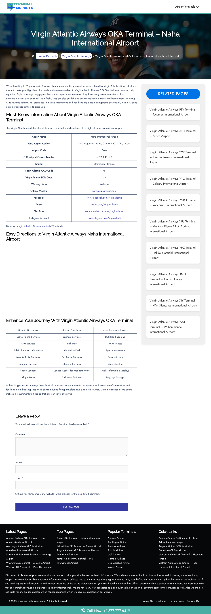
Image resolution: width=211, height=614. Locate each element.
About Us (148, 601)
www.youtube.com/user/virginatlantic (104, 211)
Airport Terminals (185, 7)
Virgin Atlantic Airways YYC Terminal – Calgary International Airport (173, 181)
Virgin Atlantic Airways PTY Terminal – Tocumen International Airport (172, 112)
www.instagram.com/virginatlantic (104, 218)
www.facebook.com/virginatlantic (104, 197)
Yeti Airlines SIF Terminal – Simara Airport (79, 546)
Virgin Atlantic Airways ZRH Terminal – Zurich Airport (173, 133)
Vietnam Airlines (116, 558)
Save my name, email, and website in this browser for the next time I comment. (59, 494)
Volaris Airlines (115, 567)
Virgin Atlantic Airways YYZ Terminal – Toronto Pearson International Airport (173, 157)
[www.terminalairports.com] (19, 6)
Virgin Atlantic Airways (76, 56)
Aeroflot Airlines (116, 546)
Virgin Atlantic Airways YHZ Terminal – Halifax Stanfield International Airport (173, 252)
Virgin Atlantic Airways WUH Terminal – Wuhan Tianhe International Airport (168, 327)
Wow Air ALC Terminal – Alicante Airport (28, 563)
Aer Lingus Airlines (117, 542)
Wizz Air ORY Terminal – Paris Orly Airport (29, 567)
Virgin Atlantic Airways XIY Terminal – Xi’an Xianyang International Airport (173, 303)
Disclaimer (161, 601)
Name (19, 462)
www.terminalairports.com (31, 601)
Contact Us (193, 601)
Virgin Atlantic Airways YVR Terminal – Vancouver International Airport (173, 202)
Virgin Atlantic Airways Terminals (34, 226)
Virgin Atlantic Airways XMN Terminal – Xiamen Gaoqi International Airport (168, 279)
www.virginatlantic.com (104, 191)
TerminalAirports (46, 56)
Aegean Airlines (116, 538)
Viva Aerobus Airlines (119, 563)
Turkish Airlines (115, 550)
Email (19, 478)
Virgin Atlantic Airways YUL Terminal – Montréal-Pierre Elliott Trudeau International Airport (173, 226)
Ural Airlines (114, 554)
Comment (21, 434)
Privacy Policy (177, 601)
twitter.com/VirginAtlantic (104, 204)
